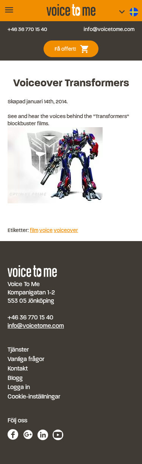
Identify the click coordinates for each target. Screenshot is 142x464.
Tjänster (18, 349)
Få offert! (75, 48)
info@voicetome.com (109, 29)
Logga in (19, 387)
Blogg (15, 377)
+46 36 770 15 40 (27, 29)
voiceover (66, 230)
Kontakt (18, 368)
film (34, 230)
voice (46, 230)
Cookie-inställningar (34, 396)
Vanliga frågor (26, 359)
